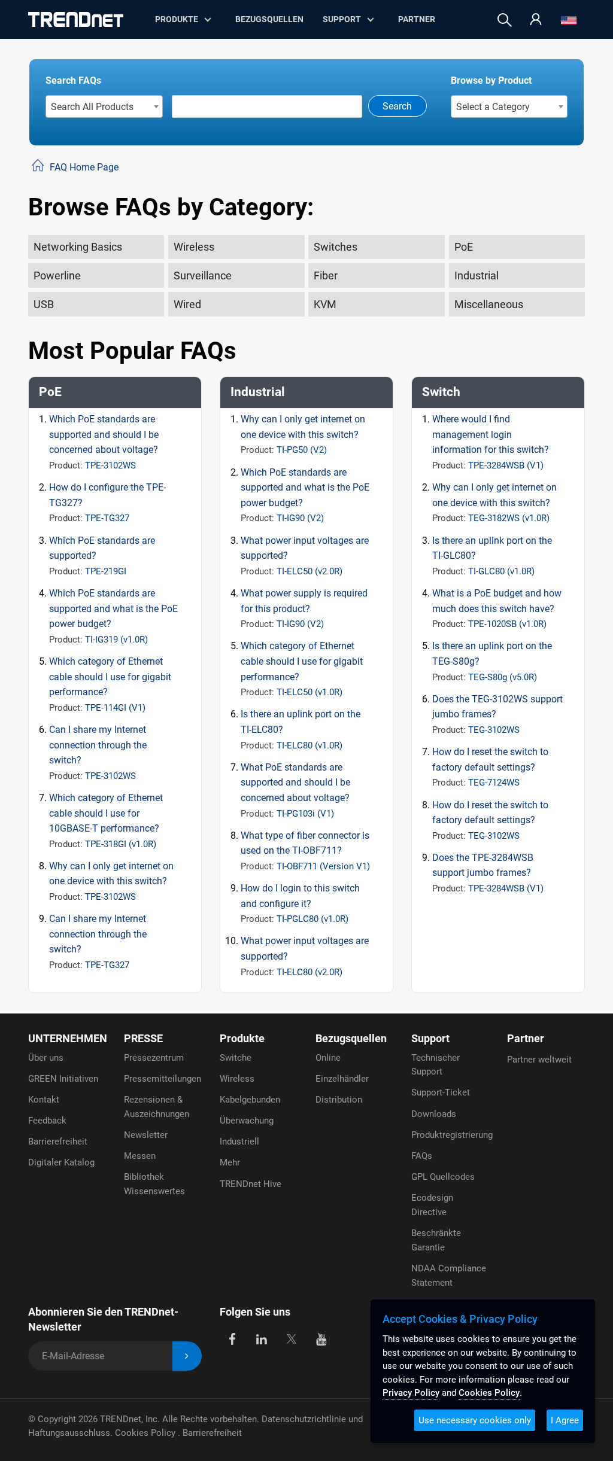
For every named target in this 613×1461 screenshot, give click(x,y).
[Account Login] (535, 20)
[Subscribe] (187, 1356)
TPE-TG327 (107, 518)
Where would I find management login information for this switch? (490, 434)
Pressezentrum (154, 1057)
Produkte (242, 1038)
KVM (325, 304)
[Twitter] (291, 1338)
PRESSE (143, 1038)
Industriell (239, 1141)
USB (44, 304)
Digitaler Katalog (61, 1162)
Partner (416, 19)
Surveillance (203, 275)
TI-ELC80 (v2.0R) (309, 972)
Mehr (230, 1162)
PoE (463, 247)
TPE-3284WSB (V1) (506, 465)
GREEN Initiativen (63, 1078)
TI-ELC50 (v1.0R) (309, 692)
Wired (187, 304)
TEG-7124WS (494, 782)
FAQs (421, 1155)
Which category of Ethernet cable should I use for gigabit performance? (110, 677)
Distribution (338, 1099)
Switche (235, 1057)
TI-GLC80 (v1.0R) (501, 571)
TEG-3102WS (494, 730)
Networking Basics (78, 247)
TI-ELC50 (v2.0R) (309, 571)
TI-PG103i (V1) (305, 813)
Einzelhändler (342, 1078)
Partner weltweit (539, 1059)
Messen (140, 1155)
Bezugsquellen (269, 19)
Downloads (433, 1114)
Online (328, 1057)
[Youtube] (321, 1338)
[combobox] (104, 106)
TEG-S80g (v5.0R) (502, 677)
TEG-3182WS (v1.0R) (509, 518)
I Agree (565, 1420)
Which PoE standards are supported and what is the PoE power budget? (113, 608)
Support (342, 19)
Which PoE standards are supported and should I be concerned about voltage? (104, 434)
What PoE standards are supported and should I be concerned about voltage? (295, 782)
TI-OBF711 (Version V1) (323, 866)
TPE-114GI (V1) (115, 707)
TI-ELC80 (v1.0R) (309, 745)
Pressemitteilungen (162, 1078)
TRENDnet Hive (250, 1184)
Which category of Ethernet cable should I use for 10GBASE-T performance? (106, 813)
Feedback (47, 1120)
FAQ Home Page (84, 167)
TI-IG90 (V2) (300, 518)
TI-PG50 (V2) (302, 450)
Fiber (326, 275)
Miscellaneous (488, 304)
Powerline (57, 275)
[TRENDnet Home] (75, 19)
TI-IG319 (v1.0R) (116, 639)
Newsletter (146, 1135)
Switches (335, 247)
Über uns (45, 1057)
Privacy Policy (411, 1392)
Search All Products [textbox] (92, 106)
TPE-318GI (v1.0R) (120, 844)
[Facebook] (232, 1338)
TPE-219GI (105, 571)
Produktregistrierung (452, 1135)
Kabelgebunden (250, 1099)
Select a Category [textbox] (493, 106)
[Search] (504, 20)
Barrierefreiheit (57, 1141)
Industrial (476, 275)
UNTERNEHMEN (67, 1038)
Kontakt (43, 1099)
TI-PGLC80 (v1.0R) (312, 919)
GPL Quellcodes (443, 1176)
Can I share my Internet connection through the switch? (98, 745)
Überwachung (247, 1120)
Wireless (194, 247)
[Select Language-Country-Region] (569, 20)
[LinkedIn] (262, 1338)
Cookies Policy (146, 1432)
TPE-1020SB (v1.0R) (507, 624)
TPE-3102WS (110, 465)
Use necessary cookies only (474, 1420)
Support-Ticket (440, 1092)
